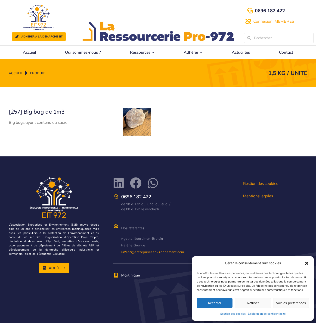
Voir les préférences (291, 303)
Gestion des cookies (233, 313)
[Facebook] (136, 183)
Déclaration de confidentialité (267, 313)
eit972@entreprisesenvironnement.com (152, 252)
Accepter (214, 303)
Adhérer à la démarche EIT (41, 36)
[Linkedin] (118, 183)
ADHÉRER (57, 268)
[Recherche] (249, 37)
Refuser (253, 303)
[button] (306, 263)
